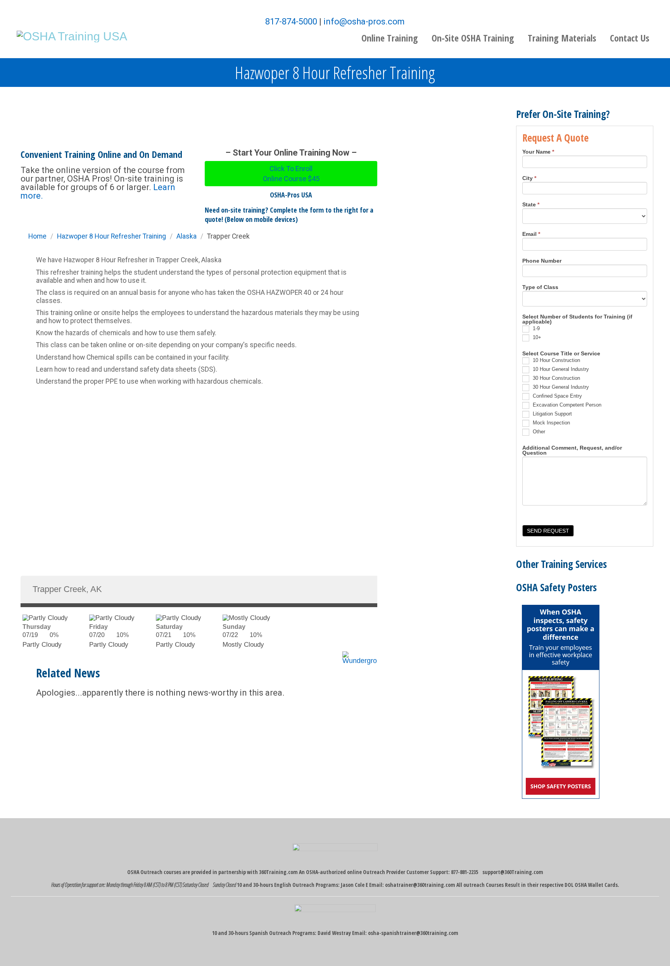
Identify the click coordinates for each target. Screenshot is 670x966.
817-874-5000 (291, 21)
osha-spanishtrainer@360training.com (413, 933)
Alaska (186, 236)
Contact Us (629, 37)
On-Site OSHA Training (473, 37)
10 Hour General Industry (560, 369)
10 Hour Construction (555, 360)
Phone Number (541, 261)
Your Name (538, 152)
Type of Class (540, 287)
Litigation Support (551, 414)
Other (538, 432)
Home (37, 236)
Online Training (389, 37)
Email (531, 234)
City (529, 178)
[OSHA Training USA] (72, 35)
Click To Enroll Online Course (291, 173)
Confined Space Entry (556, 396)
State (530, 205)
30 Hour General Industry (560, 387)
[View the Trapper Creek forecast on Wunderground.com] (359, 655)
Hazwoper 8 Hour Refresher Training (111, 236)
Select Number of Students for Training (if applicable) (577, 319)
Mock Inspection (550, 423)
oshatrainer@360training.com (420, 884)
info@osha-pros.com (364, 21)
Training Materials (562, 37)
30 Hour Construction (555, 378)
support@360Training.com (512, 872)
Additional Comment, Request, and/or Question (572, 450)
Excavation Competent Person (566, 405)
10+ (536, 337)
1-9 (535, 328)
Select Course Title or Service (561, 354)
